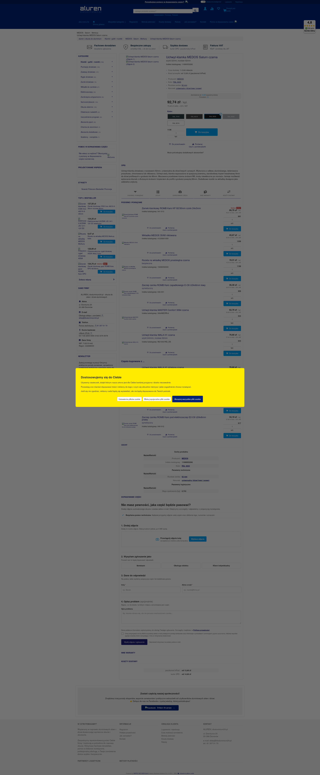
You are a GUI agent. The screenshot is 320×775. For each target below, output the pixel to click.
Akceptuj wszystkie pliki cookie (187, 399)
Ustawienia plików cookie (129, 399)
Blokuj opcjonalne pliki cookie (157, 399)
